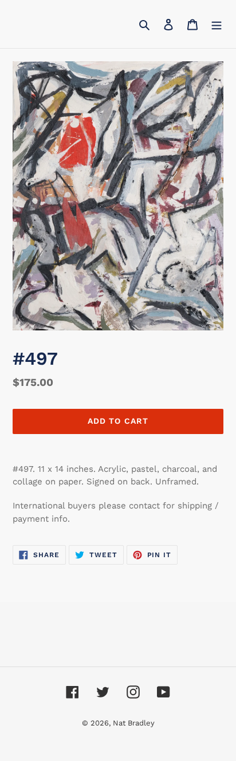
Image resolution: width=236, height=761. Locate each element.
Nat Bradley (134, 723)
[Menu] (216, 24)
